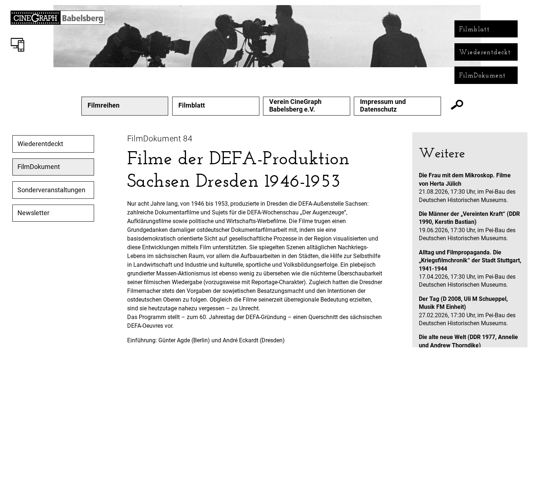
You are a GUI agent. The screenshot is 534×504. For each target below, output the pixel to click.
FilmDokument (482, 75)
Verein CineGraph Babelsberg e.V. (295, 105)
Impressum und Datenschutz (383, 105)
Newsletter (33, 213)
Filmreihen (104, 105)
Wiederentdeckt (485, 52)
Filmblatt (474, 29)
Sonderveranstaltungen (51, 190)
